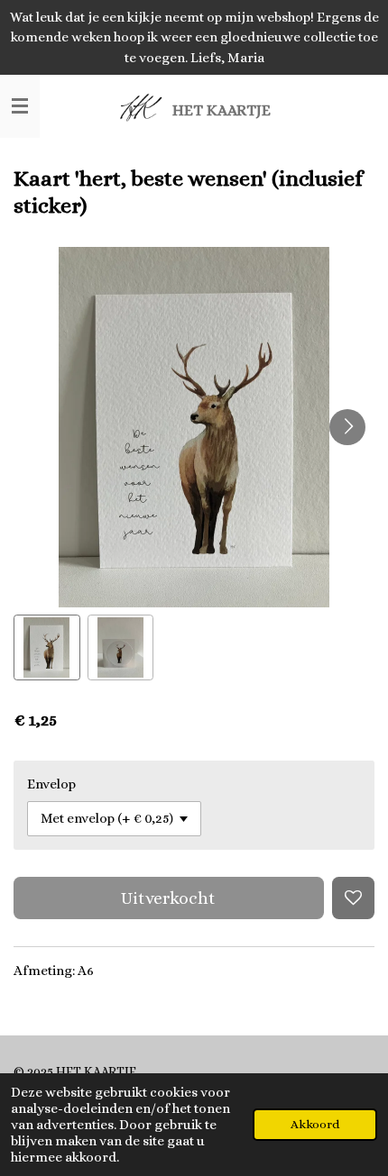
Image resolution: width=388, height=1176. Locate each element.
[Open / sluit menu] (20, 106)
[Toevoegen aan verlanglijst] (353, 898)
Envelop (51, 784)
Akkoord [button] (315, 1124)
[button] (47, 648)
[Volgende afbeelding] (347, 427)
